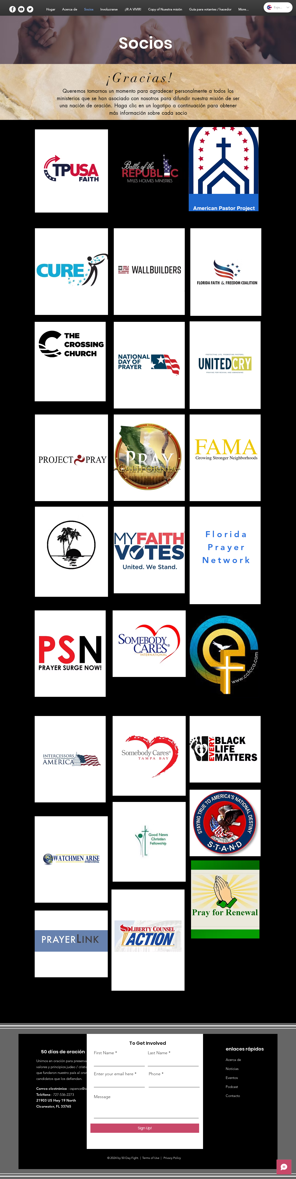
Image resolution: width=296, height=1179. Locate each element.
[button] (70, 9)
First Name (104, 1053)
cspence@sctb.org (83, 1088)
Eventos (232, 1077)
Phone (154, 1074)
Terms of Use (150, 1158)
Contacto (233, 1096)
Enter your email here (113, 1074)
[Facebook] (12, 9)
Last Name (157, 1053)
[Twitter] (30, 9)
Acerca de (233, 1059)
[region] (71, 171)
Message (102, 1097)
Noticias (232, 1068)
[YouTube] (21, 9)
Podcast (232, 1087)
